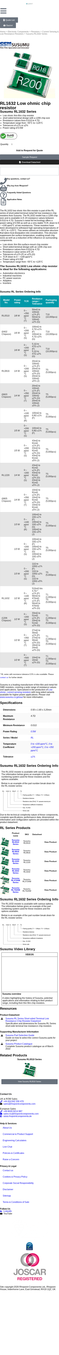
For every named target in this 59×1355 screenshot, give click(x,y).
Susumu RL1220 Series (15, 861)
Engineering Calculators (14, 1140)
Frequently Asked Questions (19, 193)
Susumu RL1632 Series (15, 871)
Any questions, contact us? (18, 179)
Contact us (8, 1170)
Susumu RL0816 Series (15, 852)
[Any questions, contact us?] (3, 181)
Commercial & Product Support (18, 1134)
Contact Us (6, 1094)
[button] (1, 1071)
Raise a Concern (11, 1159)
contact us (4, 677)
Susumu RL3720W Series (15, 880)
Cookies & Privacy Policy (15, 1177)
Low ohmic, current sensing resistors (26, 691)
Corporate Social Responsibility (18, 1183)
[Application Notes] (3, 201)
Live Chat (7, 1147)
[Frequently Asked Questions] (3, 195)
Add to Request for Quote (29, 150)
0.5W (33, 731)
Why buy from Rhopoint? (17, 186)
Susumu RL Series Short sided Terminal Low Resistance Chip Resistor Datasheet (27, 1019)
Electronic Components (18, 32)
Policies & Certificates (13, 1153)
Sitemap (7, 1196)
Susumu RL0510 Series (15, 842)
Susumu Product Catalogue (18, 1044)
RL (32, 738)
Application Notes (14, 199)
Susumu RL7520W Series (15, 890)
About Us (7, 1128)
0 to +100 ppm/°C (39, 744)
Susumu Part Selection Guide (19, 1035)
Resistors (35, 32)
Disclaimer (8, 1189)
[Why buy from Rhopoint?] (3, 188)
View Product (50, 842)
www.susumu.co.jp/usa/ (11, 697)
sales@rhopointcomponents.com (19, 1104)
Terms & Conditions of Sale (16, 1202)
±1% (33, 757)
